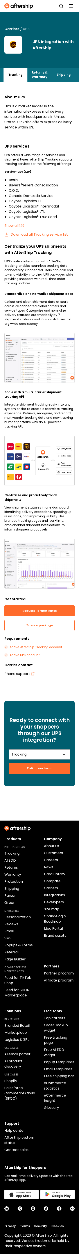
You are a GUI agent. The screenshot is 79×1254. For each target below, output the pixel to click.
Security (40, 1226)
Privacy (10, 1226)
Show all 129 (14, 225)
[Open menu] (71, 6)
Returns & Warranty (39, 74)
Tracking (15, 74)
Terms (25, 1226)
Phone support (17, 673)
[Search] (61, 6)
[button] (39, 358)
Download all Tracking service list (39, 234)
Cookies (57, 1226)
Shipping (63, 74)
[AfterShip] (19, 6)
